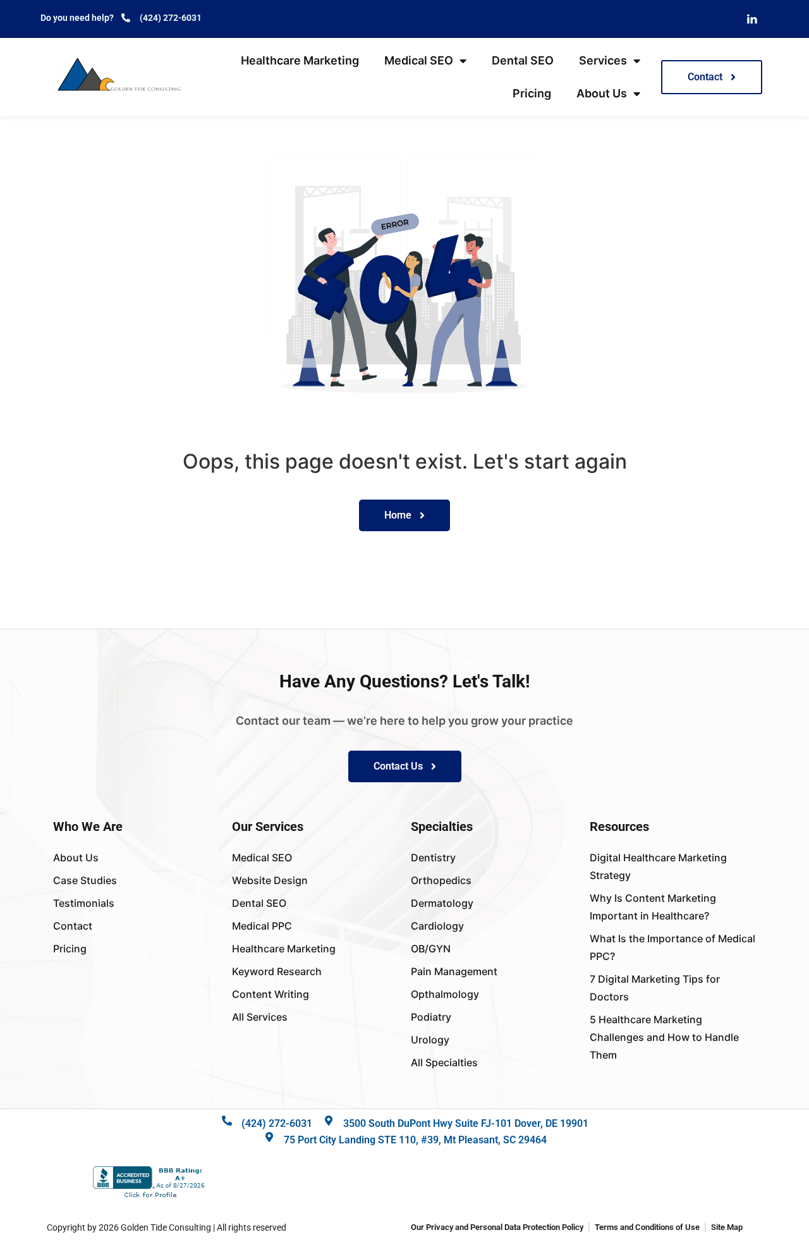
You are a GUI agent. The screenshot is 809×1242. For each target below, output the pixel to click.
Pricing (532, 93)
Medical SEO (418, 60)
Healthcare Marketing (300, 60)
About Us (601, 93)
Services (603, 60)
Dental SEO (523, 60)
